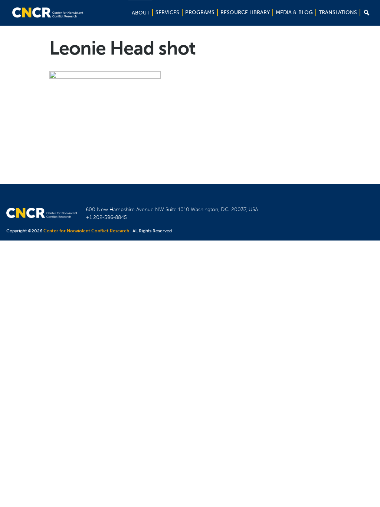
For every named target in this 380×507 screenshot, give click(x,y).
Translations (338, 12)
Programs (199, 12)
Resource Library (245, 12)
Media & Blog (294, 12)
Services (167, 12)
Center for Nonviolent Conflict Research (86, 230)
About (141, 13)
